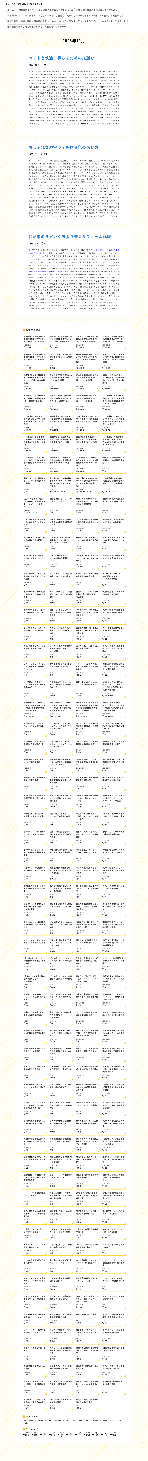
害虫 (81, 1420)
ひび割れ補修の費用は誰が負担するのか (97, 9)
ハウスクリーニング (62, 1420)
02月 (79, 1434)
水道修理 (95, 1420)
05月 (53, 1434)
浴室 (112, 1420)
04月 (62, 1434)
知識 (26, 1423)
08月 (27, 1434)
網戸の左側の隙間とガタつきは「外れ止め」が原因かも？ (95, 15)
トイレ (49, 1420)
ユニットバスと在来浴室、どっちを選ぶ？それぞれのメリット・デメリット (89, 21)
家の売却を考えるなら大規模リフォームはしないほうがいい (36, 26)
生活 (119, 1420)
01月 (88, 1434)
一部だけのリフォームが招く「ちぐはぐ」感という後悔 (34, 15)
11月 (106, 1434)
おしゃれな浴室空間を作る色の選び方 (63, 147)
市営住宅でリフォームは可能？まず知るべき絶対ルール (46, 9)
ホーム (10, 9)
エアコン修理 (29, 1420)
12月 (97, 1434)
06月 (45, 1434)
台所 (74, 1420)
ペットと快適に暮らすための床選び (61, 58)
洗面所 (105, 1420)
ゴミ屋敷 (40, 1420)
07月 (36, 1434)
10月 (114, 1434)
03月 (71, 1434)
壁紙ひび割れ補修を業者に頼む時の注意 (27, 21)
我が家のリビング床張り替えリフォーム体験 (69, 236)
